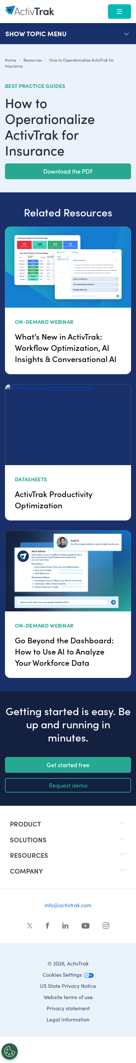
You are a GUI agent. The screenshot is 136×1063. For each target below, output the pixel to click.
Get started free (68, 765)
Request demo (68, 785)
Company (26, 870)
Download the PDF (68, 171)
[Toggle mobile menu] (119, 11)
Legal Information (68, 1019)
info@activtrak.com (68, 905)
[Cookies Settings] (9, 1051)
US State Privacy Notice (68, 985)
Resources (32, 60)
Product (25, 823)
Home (10, 60)
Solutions (28, 839)
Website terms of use (68, 996)
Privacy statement (68, 1008)
